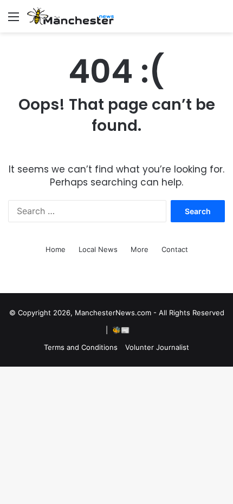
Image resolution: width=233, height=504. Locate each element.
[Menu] (13, 20)
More (139, 249)
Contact (174, 249)
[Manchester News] (70, 16)
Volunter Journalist (157, 347)
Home (56, 249)
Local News (98, 249)
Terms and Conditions (81, 347)
